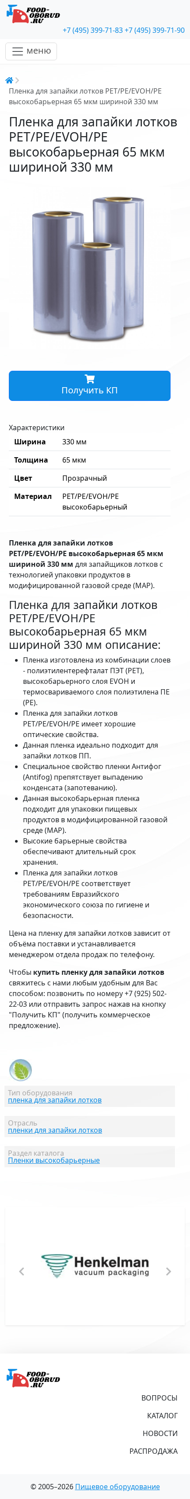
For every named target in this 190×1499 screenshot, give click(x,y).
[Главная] (95, 14)
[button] (163, 195)
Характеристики (37, 427)
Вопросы (159, 1398)
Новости (160, 1433)
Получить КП (89, 390)
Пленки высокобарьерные (54, 1160)
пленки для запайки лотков (55, 1130)
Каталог (162, 1416)
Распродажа (153, 1451)
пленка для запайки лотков (55, 1100)
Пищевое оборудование (117, 1486)
